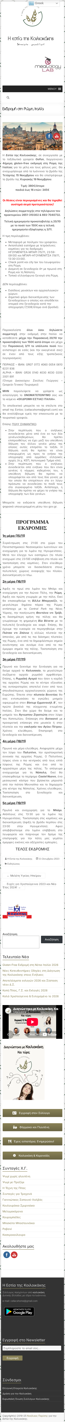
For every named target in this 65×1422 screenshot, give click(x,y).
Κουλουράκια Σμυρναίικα (18, 1205)
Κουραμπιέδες (11, 1217)
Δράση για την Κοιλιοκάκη (16, 1393)
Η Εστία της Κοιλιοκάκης (19, 858)
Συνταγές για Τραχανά (17, 1193)
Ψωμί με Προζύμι (13, 1182)
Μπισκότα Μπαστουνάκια (18, 1223)
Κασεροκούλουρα (13, 1234)
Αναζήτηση (9, 934)
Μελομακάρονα (12, 1211)
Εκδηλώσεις (13, 863)
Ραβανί (7, 1229)
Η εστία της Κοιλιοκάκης (31, 38)
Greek (39, 3)
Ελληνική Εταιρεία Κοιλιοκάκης (19, 1388)
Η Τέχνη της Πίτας (14, 1188)
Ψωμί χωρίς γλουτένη (16, 1176)
